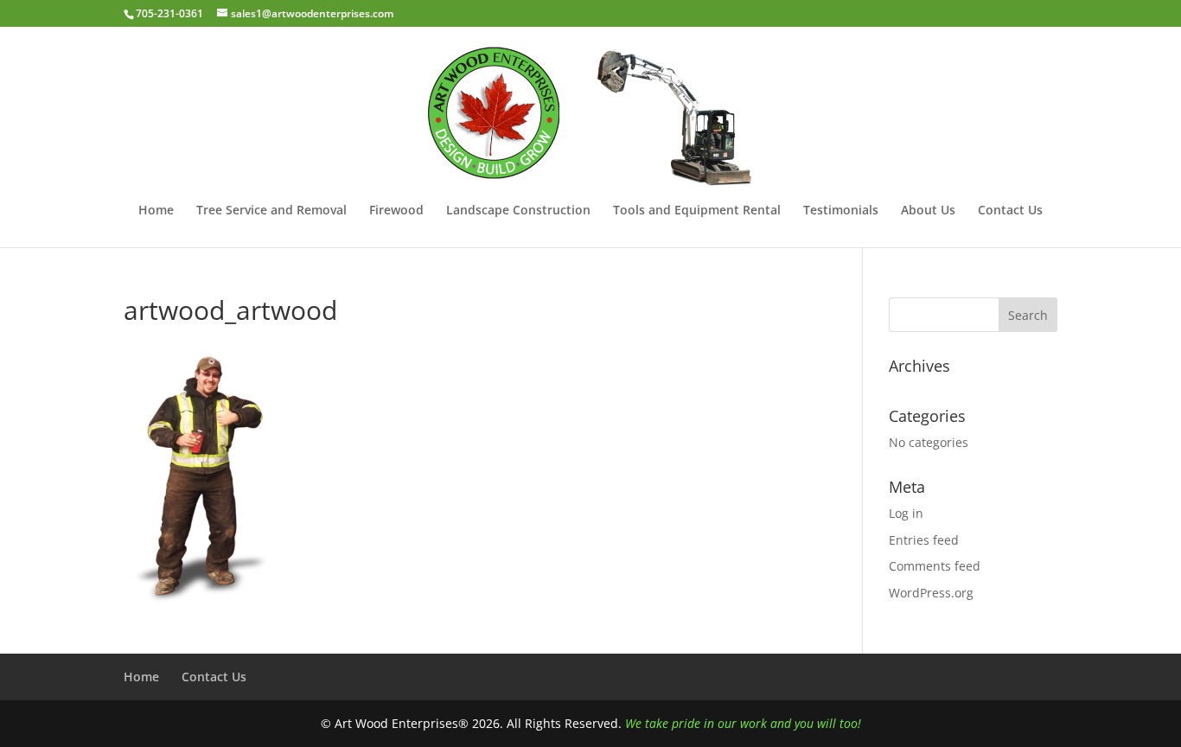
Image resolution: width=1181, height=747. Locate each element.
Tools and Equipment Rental (697, 211)
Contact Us (1010, 211)
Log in (906, 513)
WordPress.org (931, 592)
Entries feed (924, 540)
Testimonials (840, 211)
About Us (928, 211)
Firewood (396, 211)
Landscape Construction (518, 211)
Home (156, 211)
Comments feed (934, 566)
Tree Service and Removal (271, 211)
